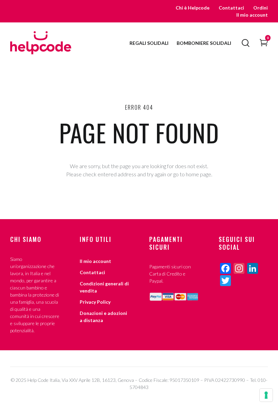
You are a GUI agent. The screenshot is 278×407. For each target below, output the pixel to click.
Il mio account (252, 15)
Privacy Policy (95, 302)
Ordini (260, 8)
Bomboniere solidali (204, 43)
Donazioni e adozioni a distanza (103, 316)
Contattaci (231, 8)
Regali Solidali (149, 43)
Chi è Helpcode (193, 8)
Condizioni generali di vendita (104, 287)
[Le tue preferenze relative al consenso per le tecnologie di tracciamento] (266, 395)
